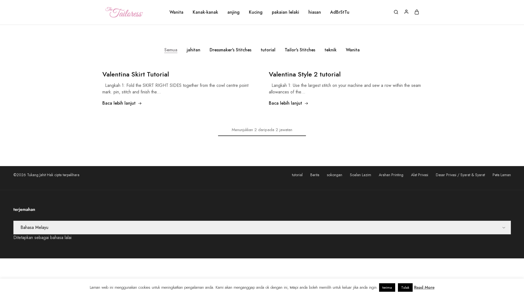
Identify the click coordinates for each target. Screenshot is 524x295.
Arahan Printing (391, 175)
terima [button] (387, 287)
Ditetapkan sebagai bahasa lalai (42, 237)
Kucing (256, 12)
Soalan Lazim (360, 175)
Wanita (176, 12)
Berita (314, 175)
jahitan (193, 50)
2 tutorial (305, 74)
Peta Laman (502, 175)
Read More (424, 287)
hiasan (314, 12)
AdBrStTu (339, 12)
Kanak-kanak (205, 12)
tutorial (268, 50)
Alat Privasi (419, 175)
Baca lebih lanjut (119, 103)
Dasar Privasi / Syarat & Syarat (460, 175)
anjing (233, 12)
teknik (330, 50)
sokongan (334, 175)
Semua (170, 50)
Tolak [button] (405, 287)
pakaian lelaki (285, 12)
